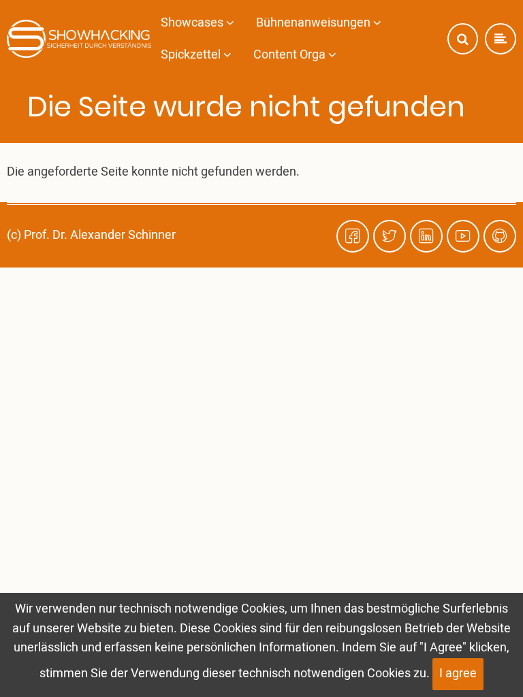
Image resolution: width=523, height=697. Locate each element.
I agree (458, 673)
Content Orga (290, 55)
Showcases (193, 23)
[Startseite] (79, 39)
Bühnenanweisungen (314, 23)
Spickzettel (192, 55)
